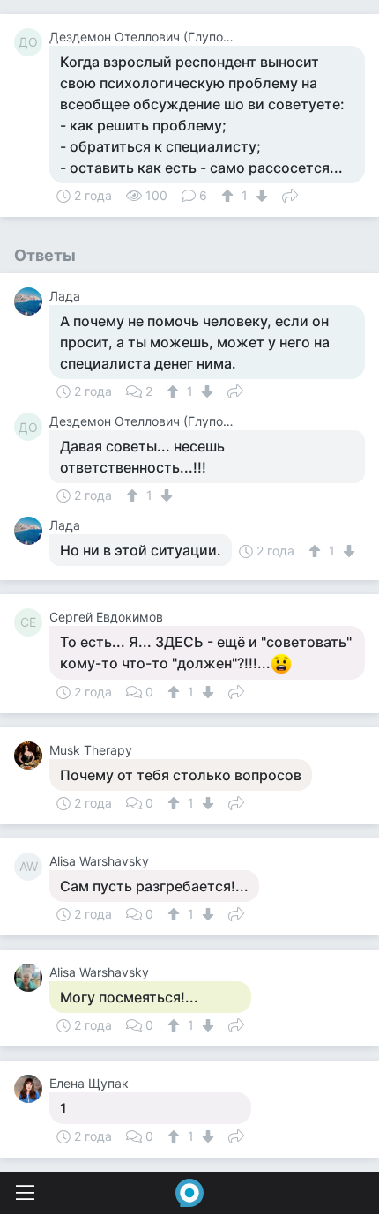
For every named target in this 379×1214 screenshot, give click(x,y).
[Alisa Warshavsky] (31, 978)
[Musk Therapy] (31, 755)
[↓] (259, 196)
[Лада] (31, 301)
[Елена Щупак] (31, 1089)
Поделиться (290, 194)
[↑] (229, 196)
